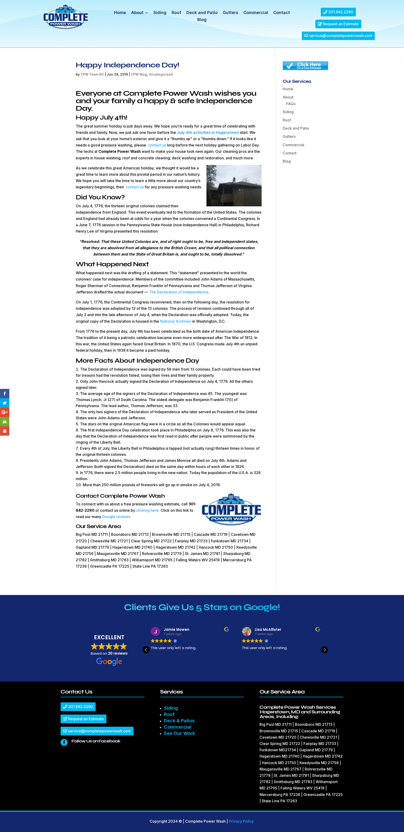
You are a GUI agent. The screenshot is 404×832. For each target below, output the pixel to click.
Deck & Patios (179, 720)
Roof (176, 13)
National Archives (175, 321)
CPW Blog (139, 74)
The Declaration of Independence (178, 292)
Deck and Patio (202, 13)
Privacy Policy (241, 821)
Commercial (255, 13)
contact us (157, 145)
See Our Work (179, 733)
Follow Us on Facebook (96, 741)
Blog (202, 20)
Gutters (230, 13)
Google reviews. (116, 516)
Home (120, 13)
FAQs (291, 103)
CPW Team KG (92, 74)
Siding (159, 13)
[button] (324, 649)
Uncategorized (161, 74)
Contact (281, 13)
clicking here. (148, 510)
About (137, 13)
